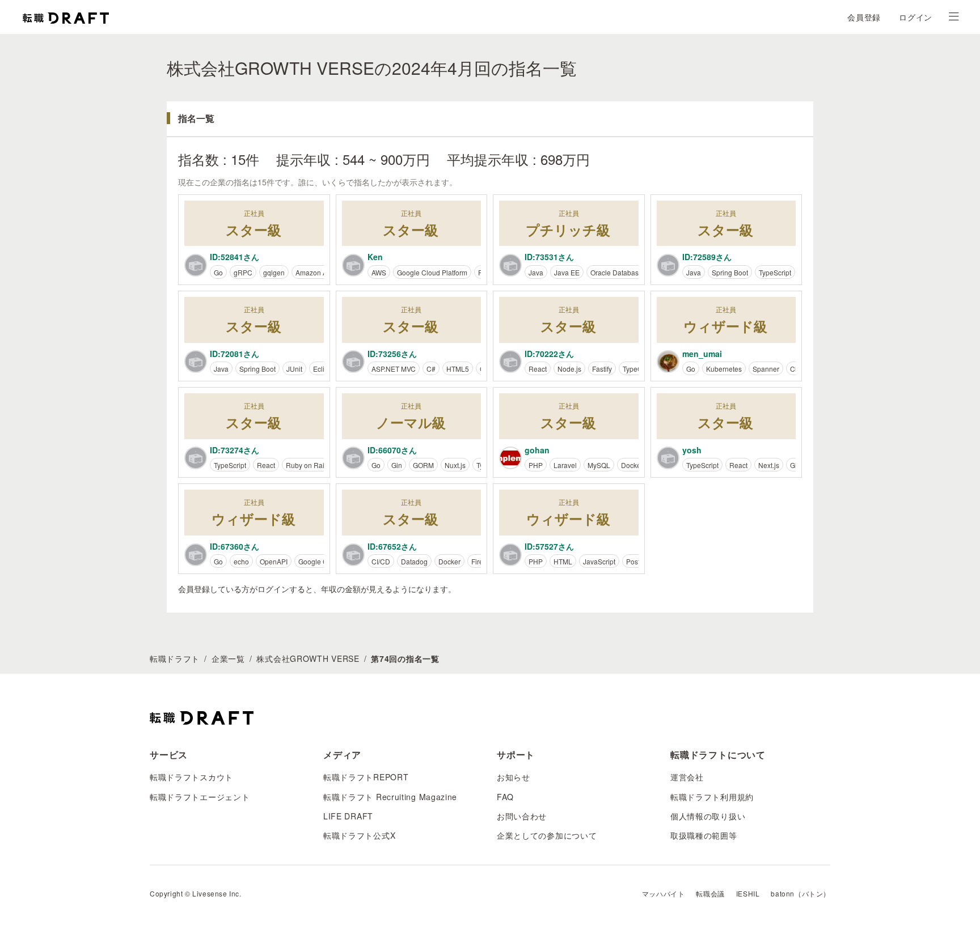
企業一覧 (228, 658)
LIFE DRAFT (348, 816)
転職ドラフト (175, 658)
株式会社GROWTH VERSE (307, 658)
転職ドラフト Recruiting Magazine (390, 796)
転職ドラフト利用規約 (712, 796)
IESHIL (748, 893)
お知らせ (513, 777)
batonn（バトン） (800, 893)
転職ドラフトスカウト (191, 777)
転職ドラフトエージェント (200, 796)
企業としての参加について (547, 835)
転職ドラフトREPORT (365, 777)
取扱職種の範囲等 (703, 835)
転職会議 (710, 893)
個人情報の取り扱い (707, 816)
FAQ (505, 796)
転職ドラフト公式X (359, 835)
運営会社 (687, 777)
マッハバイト (663, 893)
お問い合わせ (522, 816)
